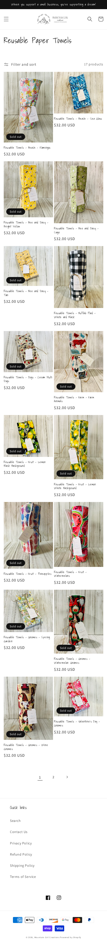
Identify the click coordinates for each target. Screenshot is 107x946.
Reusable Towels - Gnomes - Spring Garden (27, 639)
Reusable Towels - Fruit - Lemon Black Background (25, 464)
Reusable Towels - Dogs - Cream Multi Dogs (28, 379)
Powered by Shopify (70, 937)
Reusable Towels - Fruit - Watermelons (70, 574)
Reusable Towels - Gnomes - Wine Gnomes (26, 747)
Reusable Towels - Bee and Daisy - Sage (76, 230)
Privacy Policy (21, 843)
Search (15, 820)
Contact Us (19, 832)
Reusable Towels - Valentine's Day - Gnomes (77, 723)
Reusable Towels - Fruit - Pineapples (28, 574)
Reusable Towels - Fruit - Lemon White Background (75, 486)
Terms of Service (23, 876)
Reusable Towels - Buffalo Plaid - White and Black (75, 315)
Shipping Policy (22, 865)
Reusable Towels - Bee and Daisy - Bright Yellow (26, 224)
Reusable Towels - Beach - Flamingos (27, 148)
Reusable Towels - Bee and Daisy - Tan (26, 293)
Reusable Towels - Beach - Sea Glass (78, 119)
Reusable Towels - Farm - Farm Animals (74, 399)
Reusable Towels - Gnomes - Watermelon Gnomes (72, 661)
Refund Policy (21, 854)
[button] (6, 19)
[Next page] (66, 777)
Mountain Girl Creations (46, 937)
